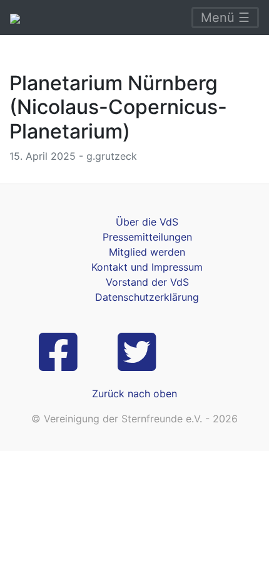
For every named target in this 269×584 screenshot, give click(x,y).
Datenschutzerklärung (147, 297)
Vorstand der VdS (147, 282)
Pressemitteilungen (147, 237)
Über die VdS (147, 222)
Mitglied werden (147, 252)
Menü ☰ (225, 17)
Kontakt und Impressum (147, 267)
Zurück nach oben (134, 393)
